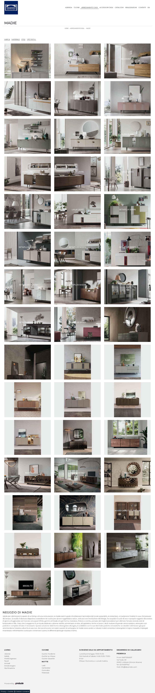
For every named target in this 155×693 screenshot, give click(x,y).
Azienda (68, 7)
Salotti (6, 656)
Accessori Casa (106, 7)
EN (149, 7)
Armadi (7, 663)
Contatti (142, 7)
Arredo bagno (10, 666)
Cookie (10, 691)
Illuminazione (9, 668)
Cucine (77, 7)
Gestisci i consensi (22, 691)
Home (67, 28)
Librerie (7, 654)
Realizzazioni (131, 7)
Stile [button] (23, 39)
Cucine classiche (48, 659)
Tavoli (6, 661)
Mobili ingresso (10, 659)
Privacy (3, 691)
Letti (43, 665)
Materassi (45, 673)
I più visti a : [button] (31, 39)
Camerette (46, 668)
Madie (88, 28)
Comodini (46, 670)
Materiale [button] (16, 39)
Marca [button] (7, 39)
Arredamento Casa (89, 7)
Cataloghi (119, 7)
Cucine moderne (48, 654)
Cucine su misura (48, 656)
